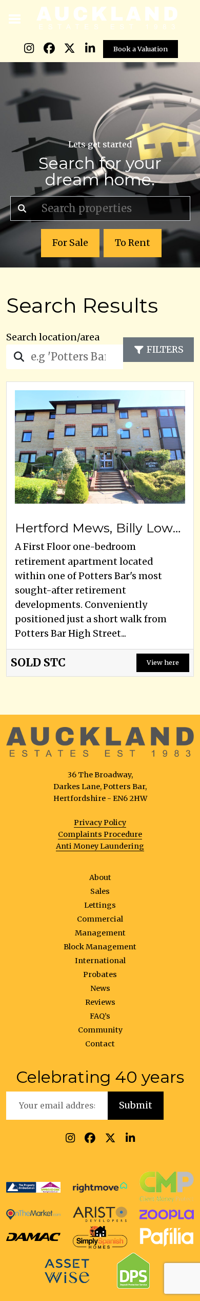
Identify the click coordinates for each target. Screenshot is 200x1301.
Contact (100, 1043)
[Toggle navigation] (15, 18)
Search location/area (52, 337)
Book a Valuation (140, 49)
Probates (100, 974)
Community (100, 1030)
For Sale (70, 242)
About (100, 877)
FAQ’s (100, 1016)
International (100, 960)
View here (163, 662)
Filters (165, 349)
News (100, 988)
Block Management (100, 946)
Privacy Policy (100, 822)
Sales (100, 891)
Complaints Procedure (100, 834)
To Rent (132, 242)
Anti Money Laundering (100, 846)
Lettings (100, 905)
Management (100, 933)
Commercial (100, 919)
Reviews (100, 1002)
